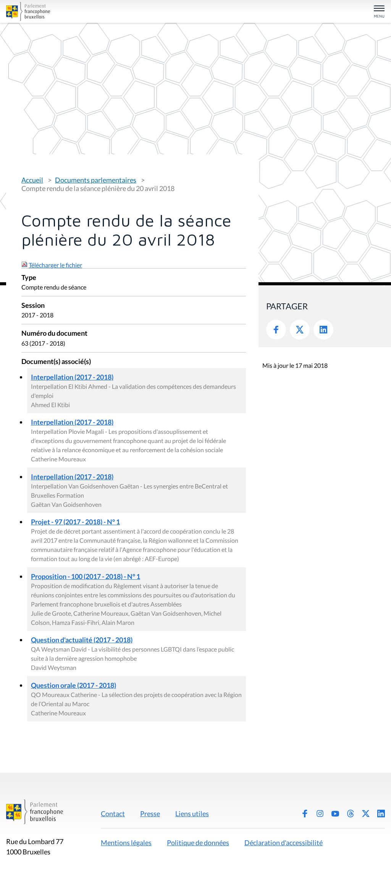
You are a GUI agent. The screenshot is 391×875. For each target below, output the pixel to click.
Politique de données (198, 842)
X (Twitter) (366, 813)
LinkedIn (323, 330)
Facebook (276, 330)
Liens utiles (192, 813)
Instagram (320, 813)
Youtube (335, 813)
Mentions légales (126, 842)
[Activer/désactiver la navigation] (379, 12)
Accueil (32, 180)
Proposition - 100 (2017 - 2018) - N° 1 (85, 576)
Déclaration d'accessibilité (283, 842)
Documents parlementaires (95, 180)
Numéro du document (54, 333)
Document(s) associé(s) (56, 362)
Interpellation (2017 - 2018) (72, 377)
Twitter (300, 330)
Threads (350, 813)
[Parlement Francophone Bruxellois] (68, 11)
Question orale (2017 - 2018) (73, 685)
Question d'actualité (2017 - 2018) (81, 640)
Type (28, 277)
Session (33, 305)
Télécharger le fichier (55, 264)
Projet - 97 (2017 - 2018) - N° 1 (75, 522)
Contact (113, 813)
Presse (150, 813)
